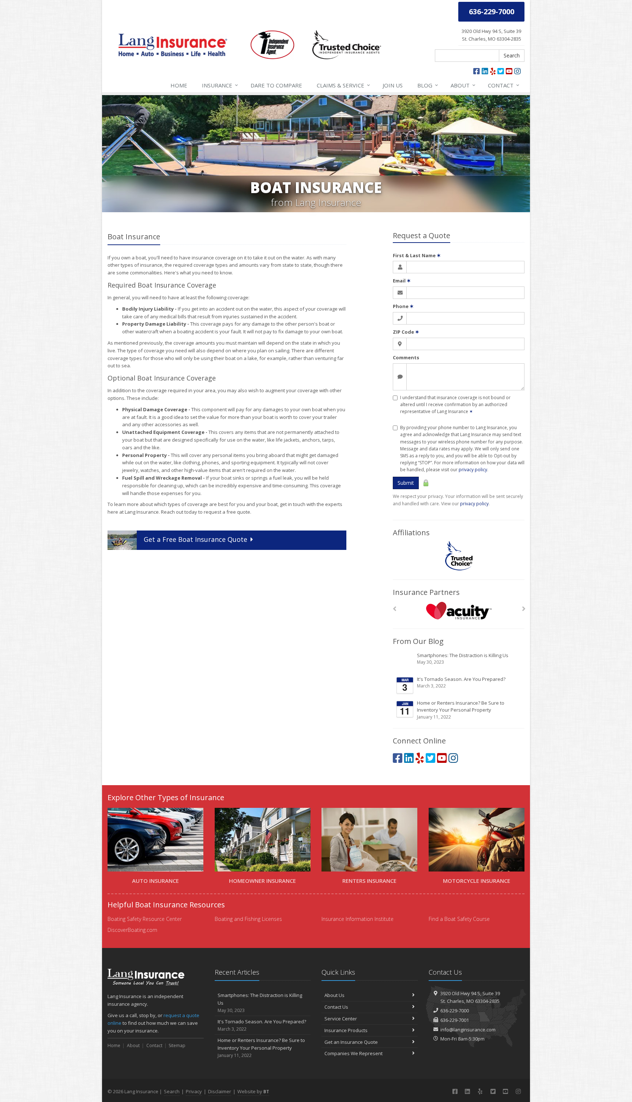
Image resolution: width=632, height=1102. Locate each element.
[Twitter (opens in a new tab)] (500, 71)
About (463, 85)
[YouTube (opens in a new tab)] (509, 71)
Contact (503, 85)
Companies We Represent (353, 1053)
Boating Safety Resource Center (145, 918)
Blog (427, 85)
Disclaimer (219, 1091)
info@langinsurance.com (468, 1029)
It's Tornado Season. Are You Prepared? (461, 682)
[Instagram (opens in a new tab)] (517, 71)
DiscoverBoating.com (132, 929)
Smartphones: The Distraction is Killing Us (462, 659)
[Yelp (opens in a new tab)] (493, 71)
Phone (403, 306)
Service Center (340, 1018)
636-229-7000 (454, 1010)
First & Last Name (417, 255)
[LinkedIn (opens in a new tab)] (485, 71)
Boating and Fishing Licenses (248, 918)
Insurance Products (346, 1030)
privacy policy (473, 469)
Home (178, 85)
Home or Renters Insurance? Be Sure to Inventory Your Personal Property (460, 710)
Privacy (194, 1091)
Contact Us (336, 1007)
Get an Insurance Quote (351, 1042)
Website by (253, 1091)
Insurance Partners (426, 592)
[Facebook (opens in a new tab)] (476, 71)
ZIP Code (406, 332)
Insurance (220, 85)
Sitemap (177, 1045)
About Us (334, 995)
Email (402, 280)
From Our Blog (418, 641)
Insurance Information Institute (357, 918)
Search (512, 55)
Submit (406, 482)
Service (343, 85)
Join (393, 85)
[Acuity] (459, 611)
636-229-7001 (454, 1020)
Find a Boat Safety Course (459, 918)
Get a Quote (195, 539)
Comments (406, 357)
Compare (276, 85)
